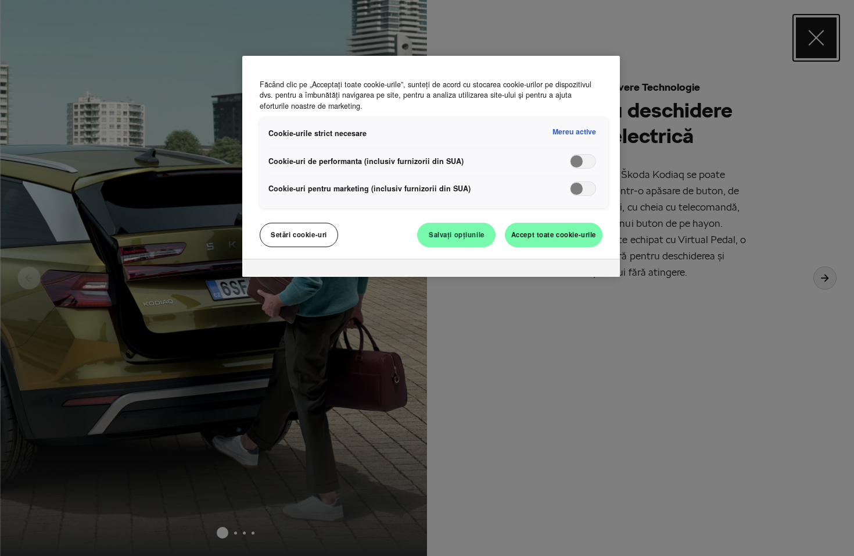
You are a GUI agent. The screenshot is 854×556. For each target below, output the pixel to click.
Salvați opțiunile (457, 234)
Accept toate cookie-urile (553, 234)
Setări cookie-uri (299, 234)
